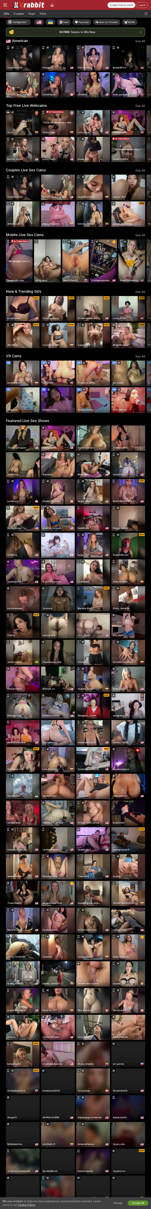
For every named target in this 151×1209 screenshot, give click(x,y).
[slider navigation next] (143, 71)
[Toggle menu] (5, 5)
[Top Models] (52, 5)
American (20, 41)
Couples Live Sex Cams (26, 170)
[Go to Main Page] (28, 5)
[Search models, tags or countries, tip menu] (146, 14)
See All (140, 41)
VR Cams (13, 356)
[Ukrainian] (50, 22)
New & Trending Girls (23, 291)
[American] (39, 22)
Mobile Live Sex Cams (25, 235)
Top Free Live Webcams (26, 105)
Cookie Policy (26, 1204)
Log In (141, 5)
